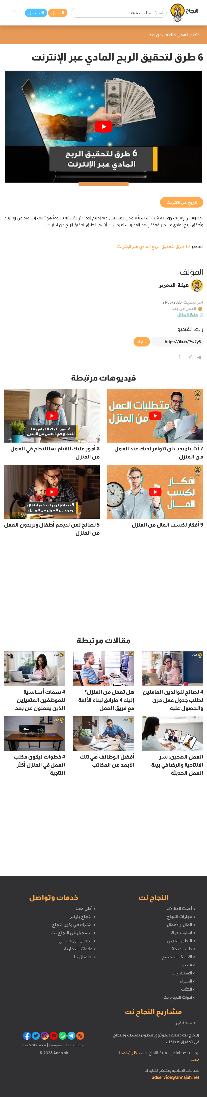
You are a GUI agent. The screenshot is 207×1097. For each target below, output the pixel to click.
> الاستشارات (183, 972)
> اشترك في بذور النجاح (74, 924)
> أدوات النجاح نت (179, 997)
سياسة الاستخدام (34, 1045)
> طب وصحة (183, 948)
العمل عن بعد (184, 308)
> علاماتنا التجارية (79, 948)
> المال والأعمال (181, 924)
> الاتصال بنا (84, 956)
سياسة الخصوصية (61, 1045)
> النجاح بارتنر (82, 916)
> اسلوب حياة (183, 932)
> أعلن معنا (85, 908)
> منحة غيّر (185, 1022)
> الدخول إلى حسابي (77, 940)
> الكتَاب (188, 989)
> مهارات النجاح (181, 916)
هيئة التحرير (174, 285)
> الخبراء (187, 981)
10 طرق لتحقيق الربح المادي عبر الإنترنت (153, 246)
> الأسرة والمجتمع (178, 956)
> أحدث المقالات (181, 908)
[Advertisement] (103, 588)
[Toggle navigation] (14, 13)
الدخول (57, 12)
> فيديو (188, 964)
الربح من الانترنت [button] (181, 202)
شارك (142, 341)
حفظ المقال (188, 314)
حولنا (81, 1045)
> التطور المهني (181, 940)
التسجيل (36, 12)
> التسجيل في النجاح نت (73, 932)
